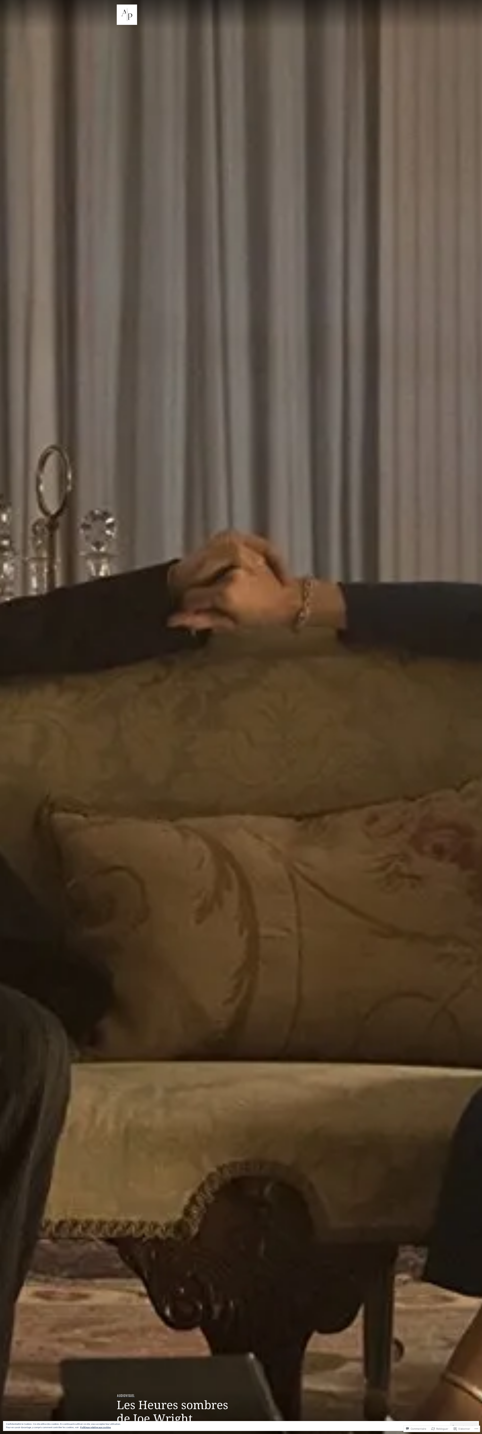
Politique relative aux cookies (95, 1427)
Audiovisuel (126, 1395)
